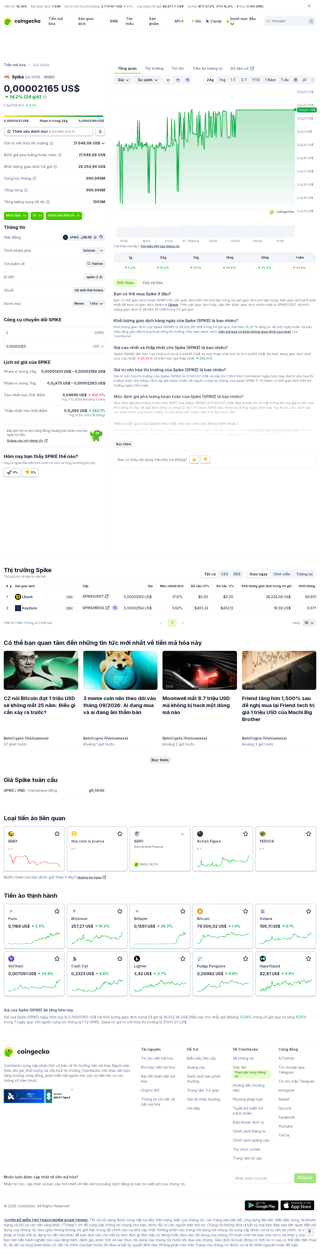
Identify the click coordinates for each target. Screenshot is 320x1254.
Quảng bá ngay (89, 877)
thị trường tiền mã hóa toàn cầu (272, 430)
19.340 (21, 6)
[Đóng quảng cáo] (182, 834)
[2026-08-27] (296, 79)
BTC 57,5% (206, 6)
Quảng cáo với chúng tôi (25, 440)
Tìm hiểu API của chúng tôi (160, 246)
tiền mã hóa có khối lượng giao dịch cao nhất (254, 332)
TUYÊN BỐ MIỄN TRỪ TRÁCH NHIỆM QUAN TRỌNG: (46, 1220)
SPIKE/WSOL (93, 608)
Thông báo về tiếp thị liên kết (25, 576)
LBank (173, 305)
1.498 (56, 6)
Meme (233, 434)
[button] (89, 250)
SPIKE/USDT (93, 596)
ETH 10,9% (224, 6)
